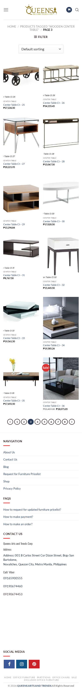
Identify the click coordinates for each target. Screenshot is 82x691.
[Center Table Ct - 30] (61, 195)
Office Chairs (61, 677)
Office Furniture (24, 677)
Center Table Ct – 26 (54, 102)
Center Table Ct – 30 (54, 221)
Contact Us (10, 459)
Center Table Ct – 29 (14, 224)
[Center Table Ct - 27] (21, 137)
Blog (6, 467)
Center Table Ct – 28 (54, 161)
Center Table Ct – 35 (14, 400)
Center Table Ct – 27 (14, 163)
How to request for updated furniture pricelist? (32, 509)
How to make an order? (17, 524)
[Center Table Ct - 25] (21, 80)
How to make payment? (18, 516)
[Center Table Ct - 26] (61, 79)
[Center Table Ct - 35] (21, 376)
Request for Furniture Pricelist (22, 474)
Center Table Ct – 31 (14, 275)
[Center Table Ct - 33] (21, 314)
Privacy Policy (12, 488)
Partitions (44, 677)
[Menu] (6, 9)
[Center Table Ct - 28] (61, 136)
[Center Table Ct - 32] (61, 257)
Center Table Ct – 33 (14, 338)
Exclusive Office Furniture (41, 680)
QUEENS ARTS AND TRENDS (34, 685)
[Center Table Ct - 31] (21, 252)
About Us (9, 452)
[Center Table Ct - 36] (61, 378)
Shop (6, 481)
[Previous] (10, 422)
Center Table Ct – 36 (54, 405)
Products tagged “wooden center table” (47, 28)
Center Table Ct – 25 (14, 104)
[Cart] (69, 10)
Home (11, 26)
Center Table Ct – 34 (54, 345)
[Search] (77, 10)
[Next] (72, 422)
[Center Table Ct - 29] (21, 197)
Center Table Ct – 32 (54, 284)
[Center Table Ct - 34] (61, 318)
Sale (74, 677)
